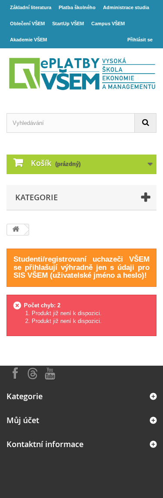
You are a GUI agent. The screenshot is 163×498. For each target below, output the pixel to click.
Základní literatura (30, 7)
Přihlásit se (140, 39)
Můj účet (23, 420)
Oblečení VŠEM (27, 23)
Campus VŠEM (108, 23)
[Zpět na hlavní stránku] (15, 229)
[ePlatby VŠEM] (81, 73)
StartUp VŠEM (68, 23)
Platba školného (77, 7)
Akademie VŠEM (28, 39)
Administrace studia (126, 7)
